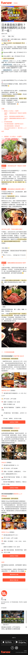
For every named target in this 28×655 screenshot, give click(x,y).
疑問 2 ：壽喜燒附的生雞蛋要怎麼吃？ (14, 116)
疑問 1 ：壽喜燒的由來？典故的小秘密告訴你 (15, 113)
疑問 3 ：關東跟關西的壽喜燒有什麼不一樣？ (15, 119)
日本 (3, 36)
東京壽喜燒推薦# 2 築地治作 (12, 126)
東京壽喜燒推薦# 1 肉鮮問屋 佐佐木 (13, 124)
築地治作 (17, 428)
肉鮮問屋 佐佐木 (19, 356)
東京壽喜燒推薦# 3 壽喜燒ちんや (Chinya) (15, 128)
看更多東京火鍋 (14, 574)
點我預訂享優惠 (14, 422)
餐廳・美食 (11, 36)
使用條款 (25, 650)
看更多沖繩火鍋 (14, 580)
